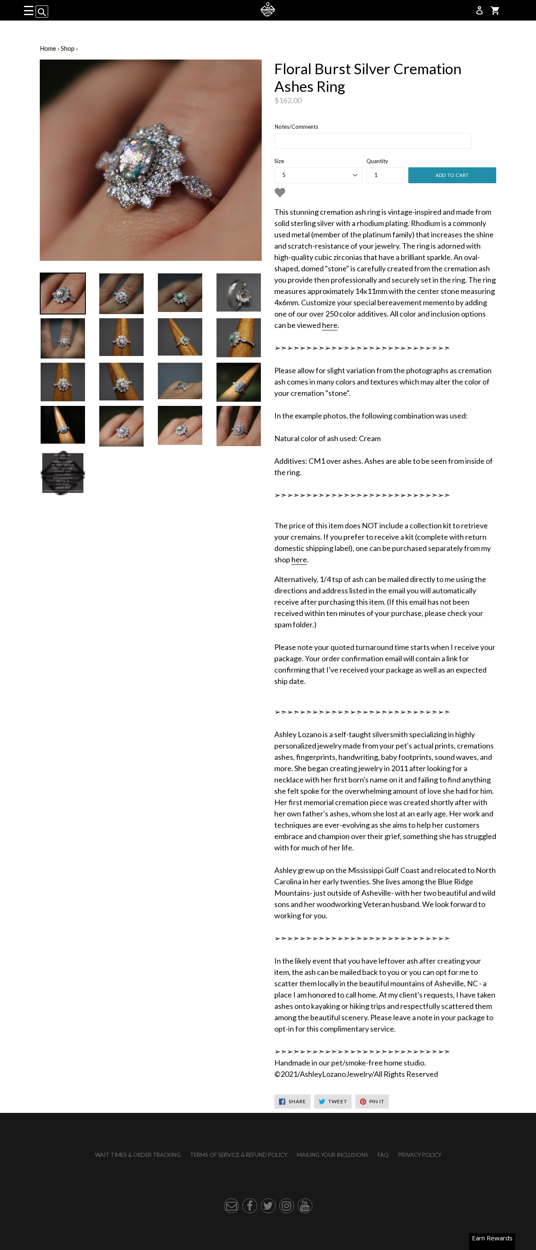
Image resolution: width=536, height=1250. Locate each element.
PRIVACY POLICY (419, 1154)
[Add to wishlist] (280, 192)
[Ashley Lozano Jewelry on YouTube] (305, 1205)
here (330, 325)
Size (279, 161)
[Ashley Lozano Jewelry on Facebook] (249, 1205)
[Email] (231, 1205)
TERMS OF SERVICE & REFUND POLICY (238, 1154)
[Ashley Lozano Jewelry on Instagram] (286, 1205)
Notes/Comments (296, 126)
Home (48, 48)
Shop (68, 48)
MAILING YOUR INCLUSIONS (332, 1154)
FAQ (383, 1154)
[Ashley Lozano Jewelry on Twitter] (268, 1205)
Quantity (377, 161)
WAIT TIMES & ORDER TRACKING (137, 1154)
